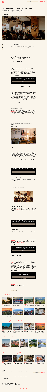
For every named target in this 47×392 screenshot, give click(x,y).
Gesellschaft (22, 376)
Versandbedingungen (6, 383)
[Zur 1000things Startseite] (3, 2)
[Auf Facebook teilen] (2, 47)
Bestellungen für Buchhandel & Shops (6, 384)
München (19, 371)
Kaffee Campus (19, 209)
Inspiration (3, 304)
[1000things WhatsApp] (20, 388)
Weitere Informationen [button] (23, 83)
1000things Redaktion (5, 14)
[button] (2, 49)
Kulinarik (3, 376)
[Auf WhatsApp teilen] (2, 44)
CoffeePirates (27, 180)
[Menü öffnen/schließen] (44, 1)
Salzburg (12, 371)
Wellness (18, 376)
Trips (11, 376)
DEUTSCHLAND (16, 371)
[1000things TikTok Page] (23, 388)
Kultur (9, 376)
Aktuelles (25, 315)
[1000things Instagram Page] (22, 388)
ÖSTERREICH (3, 371)
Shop (2, 383)
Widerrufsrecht (12, 383)
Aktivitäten (6, 376)
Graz (7, 371)
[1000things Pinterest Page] (26, 388)
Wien (5, 371)
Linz (9, 371)
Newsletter (41, 1)
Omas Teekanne (13, 111)
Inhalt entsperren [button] (23, 81)
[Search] (28, 1)
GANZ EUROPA (25, 371)
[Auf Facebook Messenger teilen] (2, 46)
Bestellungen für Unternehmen (16, 384)
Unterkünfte (14, 376)
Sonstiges (25, 376)
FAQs (15, 383)
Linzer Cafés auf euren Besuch (20, 242)
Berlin (22, 371)
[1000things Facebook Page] (25, 388)
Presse (17, 383)
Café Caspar (27, 151)
